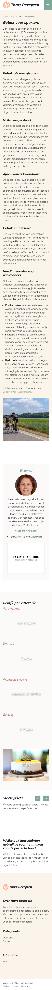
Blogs (13, 17)
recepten (32, 50)
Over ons (8, 937)
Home (5, 17)
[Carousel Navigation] (42, 799)
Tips (5, 961)
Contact (7, 941)
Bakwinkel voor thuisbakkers (26, 536)
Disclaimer (7, 986)
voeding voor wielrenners (17, 391)
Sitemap (24, 986)
